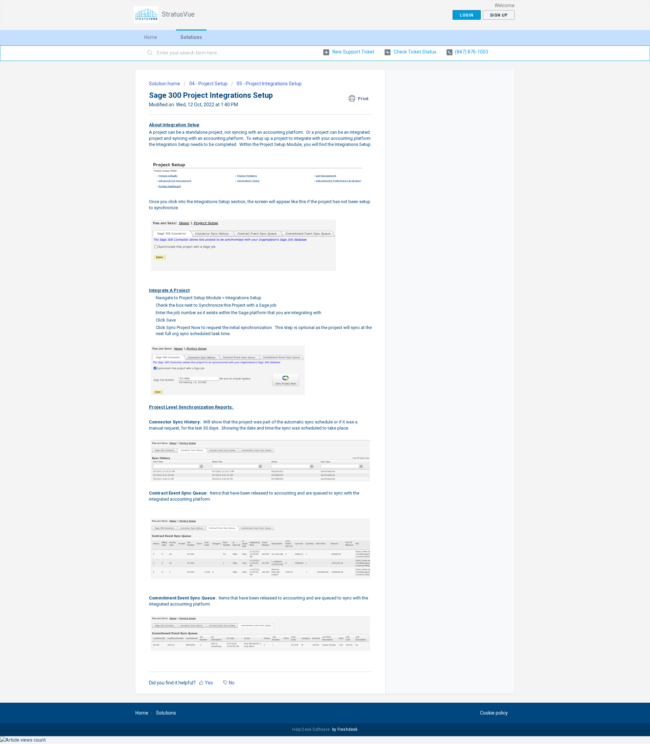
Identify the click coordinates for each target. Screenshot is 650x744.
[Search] (150, 53)
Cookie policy (494, 713)
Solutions (191, 37)
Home (150, 37)
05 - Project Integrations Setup (269, 83)
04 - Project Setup (208, 83)
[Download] (312, 290)
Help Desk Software (311, 729)
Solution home (165, 83)
